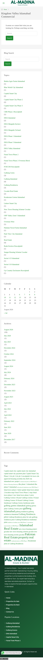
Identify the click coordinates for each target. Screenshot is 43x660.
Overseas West (9, 222)
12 (15, 297)
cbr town (33, 476)
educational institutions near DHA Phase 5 (27, 487)
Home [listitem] (8, 598)
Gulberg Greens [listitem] (11, 630)
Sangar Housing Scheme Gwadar (15, 252)
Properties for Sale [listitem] (12, 601)
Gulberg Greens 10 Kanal (13, 500)
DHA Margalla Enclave (12, 124)
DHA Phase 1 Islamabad (12, 136)
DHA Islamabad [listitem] (11, 633)
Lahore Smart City (10, 203)
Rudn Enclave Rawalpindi (13, 246)
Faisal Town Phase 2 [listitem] (13, 640)
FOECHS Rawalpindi (11, 167)
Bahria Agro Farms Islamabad (14, 81)
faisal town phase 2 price (25, 495)
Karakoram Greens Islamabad (14, 197)
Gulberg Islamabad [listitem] (13, 623)
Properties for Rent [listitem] (13, 605)
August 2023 (8, 397)
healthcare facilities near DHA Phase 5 (17, 522)
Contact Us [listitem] (10, 612)
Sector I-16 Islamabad (11, 264)
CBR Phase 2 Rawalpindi (13, 112)
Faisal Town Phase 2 (11, 154)
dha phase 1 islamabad (26, 484)
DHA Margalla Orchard (12, 130)
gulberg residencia (21, 511)
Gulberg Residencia (11, 185)
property (23, 537)
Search (9, 38)
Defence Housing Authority (11, 484)
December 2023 (9, 384)
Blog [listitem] (7, 608)
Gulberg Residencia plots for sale (20, 517)
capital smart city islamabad (26, 471)
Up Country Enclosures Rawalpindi (16, 270)
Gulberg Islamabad (10, 179)
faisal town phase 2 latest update (15, 490)
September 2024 (9, 360)
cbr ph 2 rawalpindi (23, 476)
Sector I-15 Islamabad (11, 258)
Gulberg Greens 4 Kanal (12, 498)
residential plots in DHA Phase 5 (19, 541)
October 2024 (9, 354)
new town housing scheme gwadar (22, 532)
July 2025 (7, 342)
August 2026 (8, 330)
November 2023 (9, 391)
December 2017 (9, 439)
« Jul (5, 313)
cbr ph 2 (13, 476)
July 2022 (7, 409)
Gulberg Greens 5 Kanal (30, 498)
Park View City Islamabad (13, 234)
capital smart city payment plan (14, 473)
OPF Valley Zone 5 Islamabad (14, 216)
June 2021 (7, 427)
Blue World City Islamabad (13, 87)
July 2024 (7, 372)
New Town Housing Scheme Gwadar (17, 209)
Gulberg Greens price (15, 509)
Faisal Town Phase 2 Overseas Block (17, 161)
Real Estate (8, 240)
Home (5, 9)
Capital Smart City (10, 93)
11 (10, 297)
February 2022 (9, 421)
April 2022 (8, 415)
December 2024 (9, 348)
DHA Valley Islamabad (12, 148)
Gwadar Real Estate (11, 191)
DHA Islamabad (9, 118)
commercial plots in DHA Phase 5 (28, 481)
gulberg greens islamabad (14, 505)
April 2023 (8, 403)
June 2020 (7, 433)
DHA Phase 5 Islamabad (12, 142)
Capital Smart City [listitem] (12, 637)
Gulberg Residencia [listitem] (13, 627)
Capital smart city (10, 471)
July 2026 (7, 336)
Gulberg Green (9, 173)
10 (5, 297)
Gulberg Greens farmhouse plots (23, 503)
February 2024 (9, 378)
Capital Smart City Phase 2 (13, 100)
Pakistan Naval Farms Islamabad (15, 228)
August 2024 (8, 366)
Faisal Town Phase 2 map (24, 492)
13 (20, 297)
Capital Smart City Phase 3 (13, 106)
